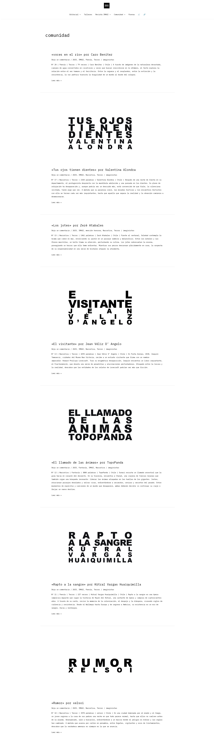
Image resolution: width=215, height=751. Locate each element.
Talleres (88, 14)
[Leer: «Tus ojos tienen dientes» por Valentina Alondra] (100, 133)
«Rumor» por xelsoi (68, 703)
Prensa (132, 14)
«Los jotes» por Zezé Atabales (77, 225)
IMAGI (81, 60)
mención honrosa (93, 230)
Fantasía (83, 468)
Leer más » (57, 80)
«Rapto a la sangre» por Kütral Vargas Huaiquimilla (96, 584)
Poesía (89, 60)
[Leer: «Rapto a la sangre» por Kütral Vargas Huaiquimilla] (100, 548)
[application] (79, 14)
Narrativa (90, 175)
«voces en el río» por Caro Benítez (82, 54)
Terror (97, 60)
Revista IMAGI (102, 14)
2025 (75, 60)
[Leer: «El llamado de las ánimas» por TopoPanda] (100, 426)
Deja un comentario (61, 60)
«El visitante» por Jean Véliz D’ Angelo (86, 344)
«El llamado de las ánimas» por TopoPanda (87, 462)
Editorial (73, 14)
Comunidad (118, 14)
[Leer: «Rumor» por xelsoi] (100, 667)
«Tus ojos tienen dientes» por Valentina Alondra (94, 170)
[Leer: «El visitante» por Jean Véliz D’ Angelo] (100, 307)
